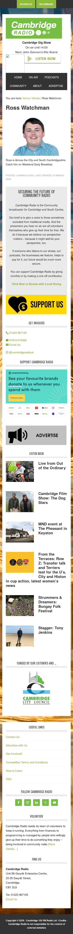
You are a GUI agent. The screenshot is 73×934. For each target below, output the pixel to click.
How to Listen (14, 770)
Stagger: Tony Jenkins (50, 630)
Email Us (15, 345)
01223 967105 (18, 333)
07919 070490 (18, 340)
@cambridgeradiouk (21, 352)
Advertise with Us (16, 745)
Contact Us (13, 737)
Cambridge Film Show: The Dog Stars (52, 498)
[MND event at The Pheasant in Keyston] (20, 533)
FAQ (8, 779)
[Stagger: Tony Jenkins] (20, 637)
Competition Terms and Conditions (27, 762)
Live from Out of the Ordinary (52, 465)
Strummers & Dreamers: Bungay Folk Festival (50, 604)
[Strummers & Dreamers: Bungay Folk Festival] (20, 606)
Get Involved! (14, 754)
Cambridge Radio (34, 29)
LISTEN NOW (45, 59)
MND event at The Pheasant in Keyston (52, 528)
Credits (62, 920)
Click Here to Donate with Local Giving (36, 284)
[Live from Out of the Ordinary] (20, 472)
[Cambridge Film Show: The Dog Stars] (20, 502)
